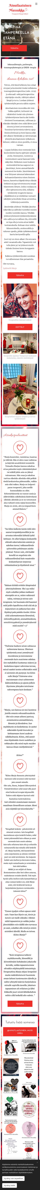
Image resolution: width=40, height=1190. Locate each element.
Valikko (36, 3)
